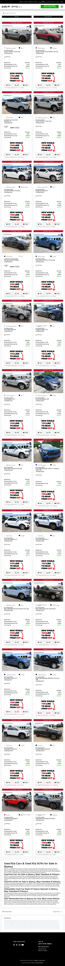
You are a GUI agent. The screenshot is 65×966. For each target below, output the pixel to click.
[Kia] (5, 6)
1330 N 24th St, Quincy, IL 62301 (56, 1)
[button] (30, 34)
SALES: (43, 2)
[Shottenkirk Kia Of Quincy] (16, 7)
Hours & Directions (50, 7)
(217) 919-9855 (49, 6)
